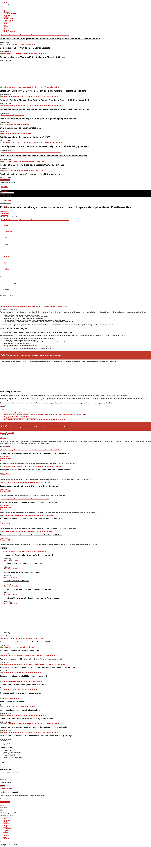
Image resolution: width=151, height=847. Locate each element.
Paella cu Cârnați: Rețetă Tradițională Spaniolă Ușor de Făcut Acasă (32, 165)
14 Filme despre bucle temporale (16, 581)
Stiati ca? (6, 269)
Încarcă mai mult (5, 179)
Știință (5, 23)
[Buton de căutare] (15, 283)
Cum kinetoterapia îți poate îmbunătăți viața (20, 128)
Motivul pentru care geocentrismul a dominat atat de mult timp (27, 589)
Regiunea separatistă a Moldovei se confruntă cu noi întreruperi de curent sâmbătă (31, 659)
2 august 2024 (4, 213)
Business (6, 27)
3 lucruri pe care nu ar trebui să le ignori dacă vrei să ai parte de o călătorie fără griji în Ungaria (44, 146)
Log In (2, 805)
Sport (5, 28)
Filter (2, 7)
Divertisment (7, 232)
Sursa (2, 406)
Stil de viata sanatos (9, 32)
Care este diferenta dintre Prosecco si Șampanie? (22, 572)
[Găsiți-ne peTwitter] (0, 276)
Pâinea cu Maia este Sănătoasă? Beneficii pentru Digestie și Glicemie (33, 57)
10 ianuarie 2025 (5, 491)
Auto (4, 25)
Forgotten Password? (7, 789)
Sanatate (6, 823)
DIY (4, 250)
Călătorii (6, 17)
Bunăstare (6, 15)
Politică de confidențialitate (12, 752)
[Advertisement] (75, 74)
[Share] (2, 807)
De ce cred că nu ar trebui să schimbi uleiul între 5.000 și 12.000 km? (26, 642)
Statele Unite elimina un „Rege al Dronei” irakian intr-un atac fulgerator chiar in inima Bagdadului (34, 419)
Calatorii (6, 238)
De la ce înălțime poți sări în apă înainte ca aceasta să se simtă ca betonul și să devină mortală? (45, 109)
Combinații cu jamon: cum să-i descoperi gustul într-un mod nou (30, 174)
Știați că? (6, 12)
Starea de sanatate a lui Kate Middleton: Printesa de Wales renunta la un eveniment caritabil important (39, 668)
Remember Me (6, 782)
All (4, 10)
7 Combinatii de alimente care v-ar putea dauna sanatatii (24, 564)
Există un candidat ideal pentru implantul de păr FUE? (25, 137)
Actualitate (7, 203)
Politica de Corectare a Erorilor (13, 757)
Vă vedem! (5, 211)
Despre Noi (7, 751)
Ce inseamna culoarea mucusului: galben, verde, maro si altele (23, 685)
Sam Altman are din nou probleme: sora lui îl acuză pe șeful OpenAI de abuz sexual (31, 519)
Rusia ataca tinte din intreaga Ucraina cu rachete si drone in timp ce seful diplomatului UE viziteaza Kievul (50, 38)
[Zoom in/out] (6, 807)
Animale (6, 30)
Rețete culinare (8, 18)
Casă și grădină (8, 20)
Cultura (5, 244)
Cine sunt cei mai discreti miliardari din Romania (18, 413)
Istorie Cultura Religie (10, 13)
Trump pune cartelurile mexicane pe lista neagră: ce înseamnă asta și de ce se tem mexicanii (43, 155)
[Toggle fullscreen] (4, 807)
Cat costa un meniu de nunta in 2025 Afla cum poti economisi (23, 676)
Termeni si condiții (9, 754)
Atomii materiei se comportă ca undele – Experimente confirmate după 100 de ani (31, 535)
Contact (6, 759)
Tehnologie (7, 22)
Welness (6, 825)
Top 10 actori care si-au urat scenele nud (16, 416)
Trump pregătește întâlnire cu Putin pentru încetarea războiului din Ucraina (28, 502)
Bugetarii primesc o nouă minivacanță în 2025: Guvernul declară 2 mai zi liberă (29, 486)
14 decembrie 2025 (6, 458)
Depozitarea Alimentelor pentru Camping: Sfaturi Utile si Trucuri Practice (31, 598)
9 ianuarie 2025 (5, 523)
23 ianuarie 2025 (5, 475)
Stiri (4, 818)
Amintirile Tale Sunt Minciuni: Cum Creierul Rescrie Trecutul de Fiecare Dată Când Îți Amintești (44, 100)
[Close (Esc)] (0, 807)
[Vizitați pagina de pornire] (4, 187)
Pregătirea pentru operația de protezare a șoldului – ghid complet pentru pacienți (38, 118)
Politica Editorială (9, 755)
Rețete (5, 225)
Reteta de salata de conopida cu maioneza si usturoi (20, 418)
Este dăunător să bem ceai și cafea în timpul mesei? (19, 650)
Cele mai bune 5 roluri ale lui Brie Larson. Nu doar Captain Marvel (28, 555)
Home (2, 203)
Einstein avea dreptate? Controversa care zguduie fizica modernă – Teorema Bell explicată (43, 91)
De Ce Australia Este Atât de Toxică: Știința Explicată (25, 48)
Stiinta (5, 822)
